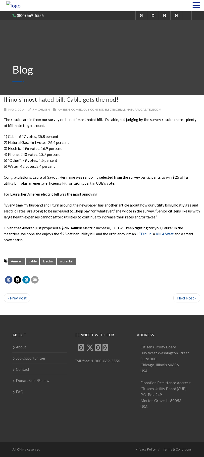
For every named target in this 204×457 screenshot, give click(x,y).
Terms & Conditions (177, 449)
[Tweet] (17, 280)
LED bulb (144, 234)
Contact (22, 369)
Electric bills (114, 109)
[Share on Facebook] (8, 280)
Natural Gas (136, 109)
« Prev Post (17, 298)
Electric (48, 261)
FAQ (19, 391)
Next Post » (187, 298)
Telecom (154, 109)
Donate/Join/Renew (32, 380)
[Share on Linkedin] (26, 280)
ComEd (76, 109)
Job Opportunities (31, 358)
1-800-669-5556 (105, 361)
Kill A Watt (165, 234)
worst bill (66, 261)
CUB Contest (93, 109)
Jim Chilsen (41, 109)
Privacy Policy (146, 449)
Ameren (64, 109)
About (21, 347)
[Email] (35, 280)
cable (33, 261)
